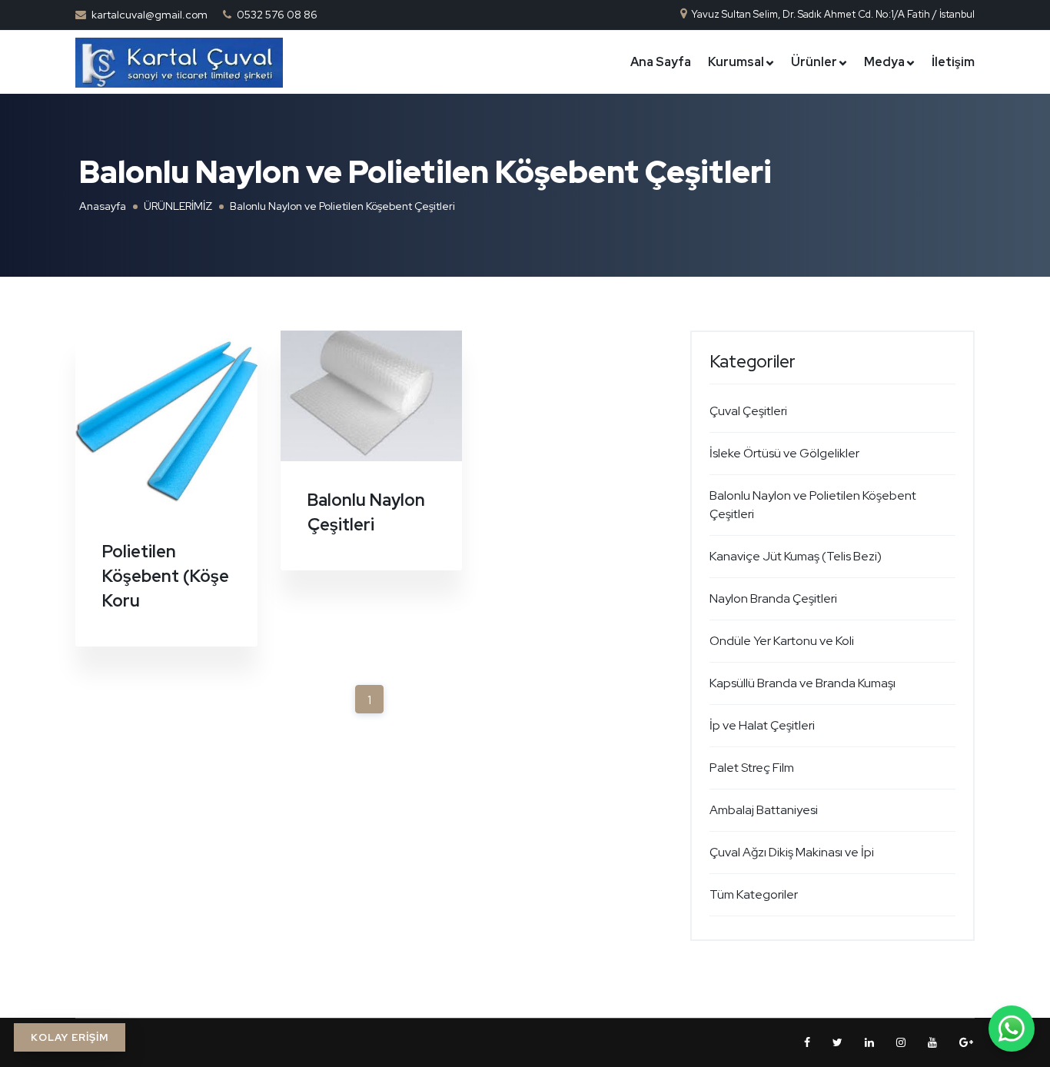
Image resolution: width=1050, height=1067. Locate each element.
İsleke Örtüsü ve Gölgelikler (784, 453)
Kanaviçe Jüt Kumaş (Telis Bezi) (795, 556)
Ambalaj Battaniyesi (763, 810)
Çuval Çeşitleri (748, 411)
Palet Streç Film (751, 768)
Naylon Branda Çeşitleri (773, 598)
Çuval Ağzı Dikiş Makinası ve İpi (791, 852)
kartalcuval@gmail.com (149, 15)
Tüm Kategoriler (753, 894)
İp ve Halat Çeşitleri (762, 725)
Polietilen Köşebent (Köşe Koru (165, 576)
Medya (884, 62)
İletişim (953, 62)
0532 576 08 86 (277, 15)
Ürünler (814, 62)
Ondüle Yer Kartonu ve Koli (781, 641)
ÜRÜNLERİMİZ (178, 206)
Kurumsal (736, 62)
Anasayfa (102, 206)
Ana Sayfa (660, 62)
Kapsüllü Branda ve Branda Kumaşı (802, 683)
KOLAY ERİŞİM (69, 1037)
